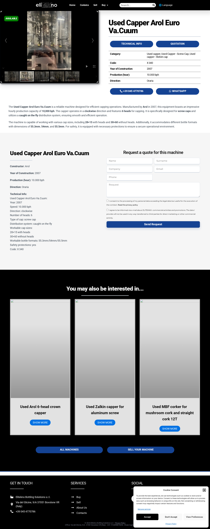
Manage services (144, 509)
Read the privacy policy (128, 205)
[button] (204, 490)
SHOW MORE (40, 422)
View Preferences (194, 517)
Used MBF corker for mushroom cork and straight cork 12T (170, 413)
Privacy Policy (171, 524)
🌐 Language (165, 5)
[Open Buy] (107, 5)
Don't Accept (171, 517)
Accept (147, 517)
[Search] (154, 5)
